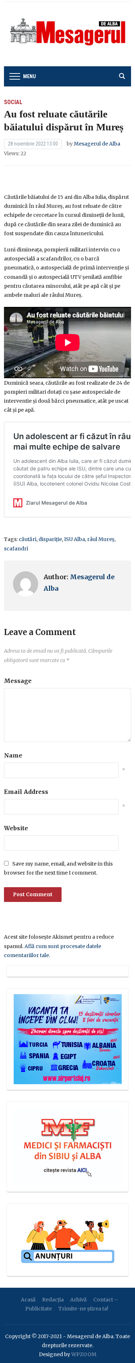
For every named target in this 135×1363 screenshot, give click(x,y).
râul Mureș (100, 539)
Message (18, 680)
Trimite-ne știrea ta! (83, 1308)
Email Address (26, 791)
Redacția (53, 1299)
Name (13, 755)
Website (16, 828)
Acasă (28, 1299)
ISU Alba (74, 539)
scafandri (16, 548)
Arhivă (78, 1299)
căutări (27, 539)
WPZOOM (83, 1354)
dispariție (50, 539)
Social (13, 102)
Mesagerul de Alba (97, 143)
